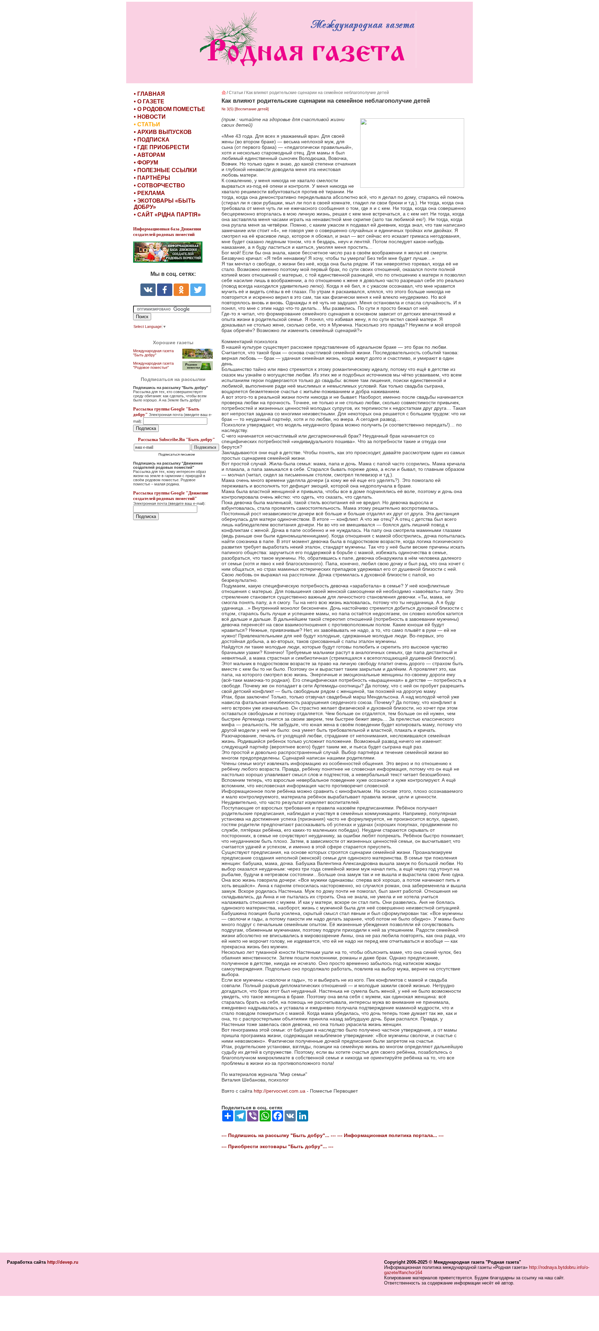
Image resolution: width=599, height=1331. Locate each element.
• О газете (149, 101)
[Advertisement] (174, 670)
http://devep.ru (62, 1262)
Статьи (236, 92)
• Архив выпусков (163, 132)
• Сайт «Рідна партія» (167, 215)
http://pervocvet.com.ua (279, 1091)
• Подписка (152, 140)
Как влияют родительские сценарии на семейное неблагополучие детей (317, 92)
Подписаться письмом (176, 454)
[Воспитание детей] (252, 109)
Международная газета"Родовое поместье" (153, 365)
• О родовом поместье (169, 109)
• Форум (146, 163)
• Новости (150, 117)
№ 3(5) (228, 109)
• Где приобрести (161, 147)
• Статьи (147, 124)
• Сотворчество (159, 185)
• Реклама (149, 193)
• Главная (149, 94)
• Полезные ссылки (165, 170)
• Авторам (149, 155)
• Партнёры (152, 178)
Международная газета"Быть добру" (153, 353)
